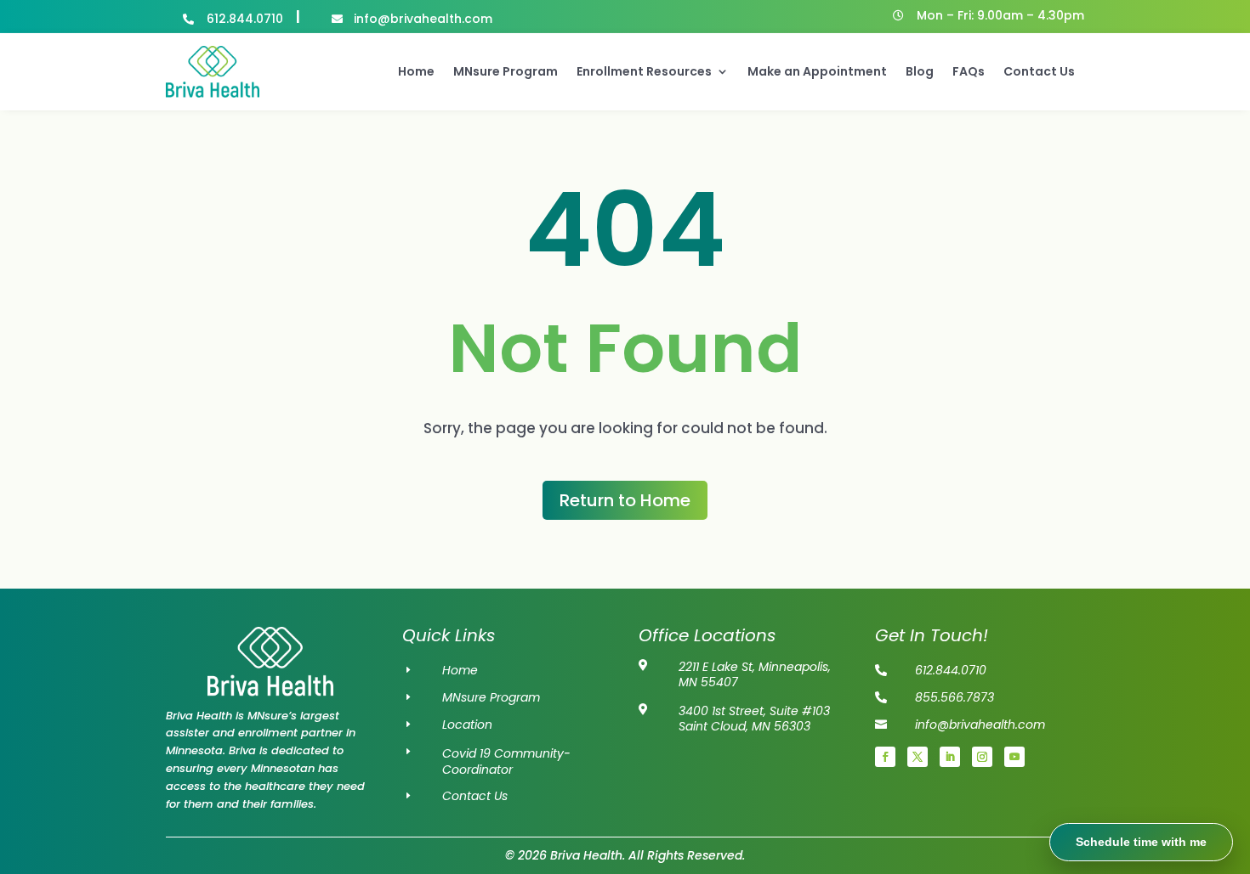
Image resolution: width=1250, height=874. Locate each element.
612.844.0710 (245, 18)
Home (416, 71)
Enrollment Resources (644, 71)
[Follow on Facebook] (885, 757)
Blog (920, 71)
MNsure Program (505, 71)
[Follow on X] (917, 757)
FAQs (968, 71)
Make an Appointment (817, 71)
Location (467, 724)
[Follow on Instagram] (982, 757)
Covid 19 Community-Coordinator (506, 762)
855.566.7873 (954, 697)
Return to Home (625, 500)
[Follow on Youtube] (1014, 757)
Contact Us (1039, 71)
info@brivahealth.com (980, 724)
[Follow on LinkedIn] (950, 757)
